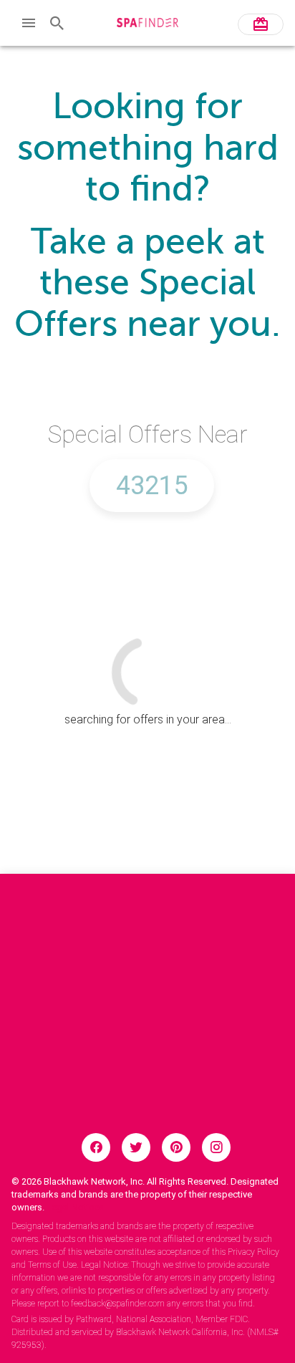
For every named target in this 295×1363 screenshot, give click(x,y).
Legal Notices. (76, 1207)
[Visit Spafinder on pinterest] (176, 1147)
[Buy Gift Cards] (261, 24)
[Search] (57, 23)
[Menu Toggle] (28, 23)
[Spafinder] (148, 24)
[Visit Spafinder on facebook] (96, 1147)
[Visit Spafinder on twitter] (136, 1147)
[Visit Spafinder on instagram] (216, 1147)
